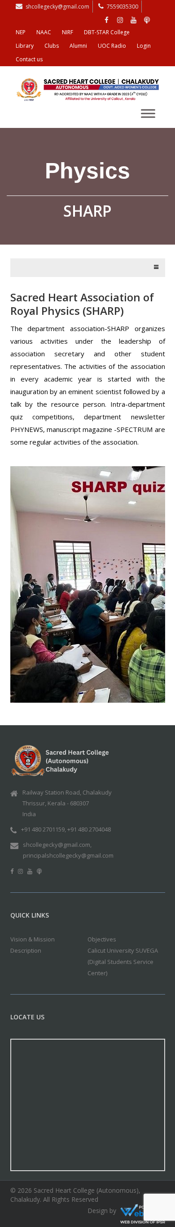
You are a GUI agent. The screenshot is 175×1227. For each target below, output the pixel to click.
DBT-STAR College (107, 32)
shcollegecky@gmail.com (57, 6)
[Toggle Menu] (148, 113)
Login (144, 46)
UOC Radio (112, 46)
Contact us (29, 59)
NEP (21, 32)
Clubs (51, 46)
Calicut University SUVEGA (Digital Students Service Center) (123, 961)
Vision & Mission (32, 939)
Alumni (78, 46)
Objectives (102, 939)
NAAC (43, 32)
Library (25, 46)
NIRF (67, 32)
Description (25, 950)
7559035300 (122, 6)
